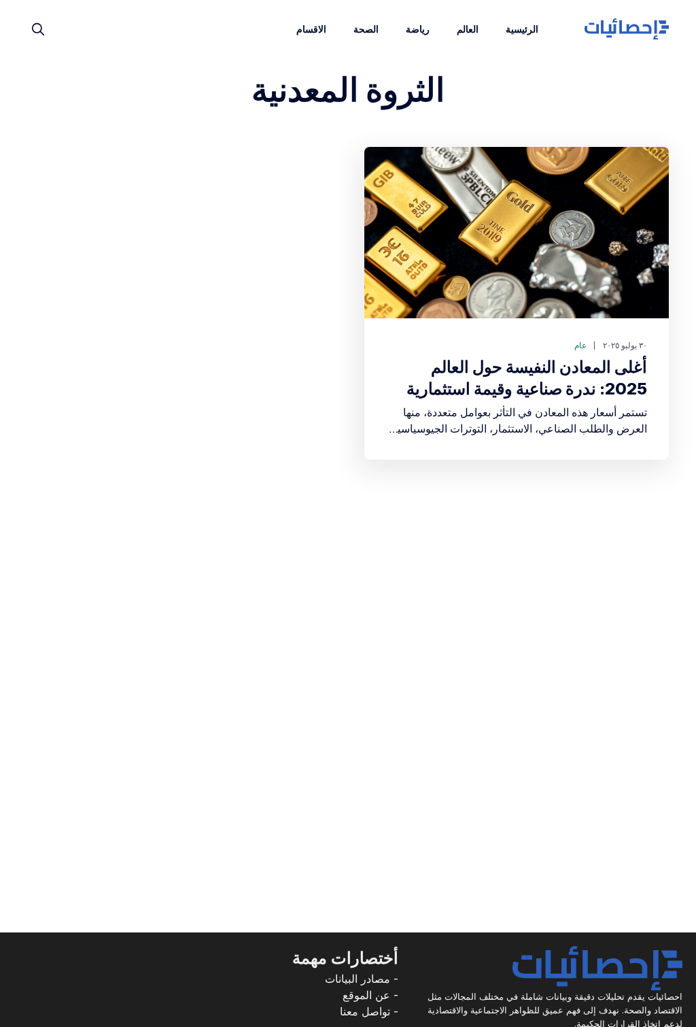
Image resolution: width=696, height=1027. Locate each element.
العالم (467, 29)
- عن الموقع (370, 995)
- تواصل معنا (369, 1011)
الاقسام (311, 29)
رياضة (418, 29)
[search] (38, 29)
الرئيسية (522, 29)
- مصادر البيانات (361, 979)
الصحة (366, 29)
